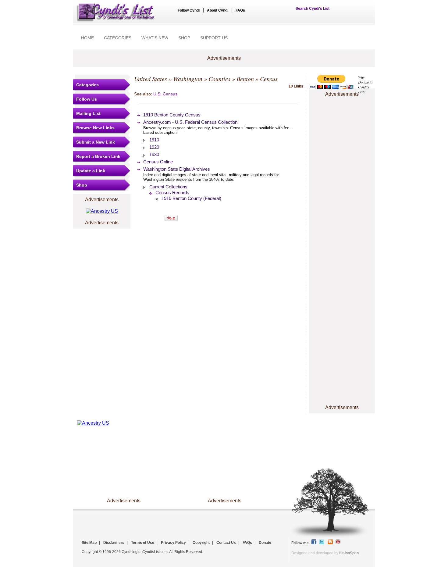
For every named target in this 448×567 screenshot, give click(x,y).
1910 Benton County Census (172, 114)
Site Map (89, 542)
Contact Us (226, 542)
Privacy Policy (173, 542)
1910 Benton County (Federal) (191, 198)
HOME (87, 37)
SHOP (184, 37)
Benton (245, 79)
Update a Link (90, 170)
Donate (265, 542)
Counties (219, 79)
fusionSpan (349, 553)
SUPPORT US (214, 37)
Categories (87, 84)
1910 (154, 139)
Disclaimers (113, 542)
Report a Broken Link (98, 156)
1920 (154, 147)
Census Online (158, 161)
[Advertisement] (342, 116)
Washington (187, 79)
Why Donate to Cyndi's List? (365, 84)
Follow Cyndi (189, 10)
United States (150, 79)
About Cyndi (217, 10)
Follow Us (86, 99)
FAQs (240, 10)
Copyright (201, 542)
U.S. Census (165, 93)
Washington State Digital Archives (176, 169)
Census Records (172, 192)
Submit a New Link (95, 142)
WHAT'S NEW (154, 37)
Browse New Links (95, 127)
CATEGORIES (117, 37)
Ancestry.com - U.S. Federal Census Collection (190, 122)
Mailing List (88, 113)
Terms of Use (142, 542)
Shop (81, 185)
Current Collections (168, 186)
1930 (154, 154)
